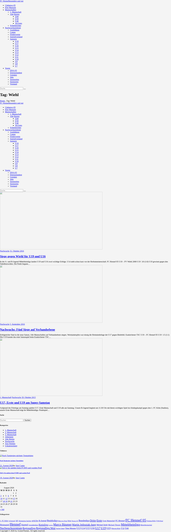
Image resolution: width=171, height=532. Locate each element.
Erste (99, 520)
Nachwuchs (4, 251)
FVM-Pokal (159, 521)
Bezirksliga (52, 520)
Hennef (15, 524)
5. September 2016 (17, 324)
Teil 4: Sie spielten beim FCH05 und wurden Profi (15, 473)
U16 (92, 528)
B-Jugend (42, 521)
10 (1, 499)
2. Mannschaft (10, 432)
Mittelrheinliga (130, 524)
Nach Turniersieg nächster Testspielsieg (11, 460)
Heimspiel (4, 525)
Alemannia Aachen (25, 521)
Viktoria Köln (115, 528)
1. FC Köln (4, 521)
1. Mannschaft (5, 397)
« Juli (2, 509)
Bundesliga (84, 520)
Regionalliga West (45, 528)
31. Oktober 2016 (17, 251)
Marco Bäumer (62, 524)
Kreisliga (43, 524)
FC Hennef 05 (135, 520)
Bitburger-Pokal (62, 521)
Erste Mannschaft (109, 521)
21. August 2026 (6, 466)
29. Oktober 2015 (29, 397)
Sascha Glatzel (60, 528)
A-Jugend (12, 521)
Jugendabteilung (33, 525)
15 (14, 499)
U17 (97, 528)
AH (17, 521)
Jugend (24, 524)
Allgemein (9, 437)
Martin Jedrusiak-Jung (84, 524)
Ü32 (122, 528)
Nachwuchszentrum (11, 528)
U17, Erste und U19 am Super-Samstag (25, 402)
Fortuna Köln (151, 521)
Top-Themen (10, 444)
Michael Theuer (114, 525)
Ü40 (127, 528)
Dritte (93, 520)
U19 (103, 528)
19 (6, 501)
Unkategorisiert (11, 446)
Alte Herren (9, 439)
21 (11, 501)
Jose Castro (20, 466)
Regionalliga (29, 528)
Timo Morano (70, 528)
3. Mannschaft (10, 435)
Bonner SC (75, 521)
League (51, 525)
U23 (108, 528)
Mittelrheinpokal (146, 525)
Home (2, 101)
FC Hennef (120, 521)
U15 (88, 528)
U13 (78, 528)
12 (6, 499)
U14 (83, 528)
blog (69, 521)
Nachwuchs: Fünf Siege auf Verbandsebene (27, 329)
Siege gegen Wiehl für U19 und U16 (23, 256)
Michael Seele (102, 525)
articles (35, 521)
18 (4, 501)
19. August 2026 (6, 478)
